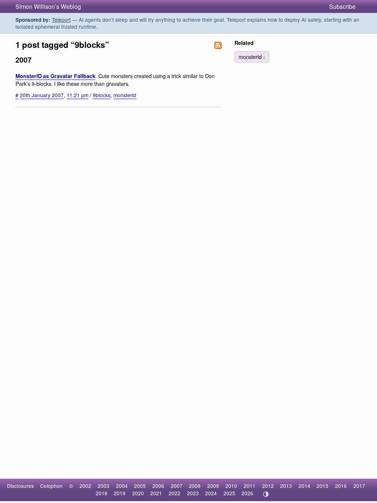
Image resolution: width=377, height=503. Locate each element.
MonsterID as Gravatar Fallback (55, 76)
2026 (247, 493)
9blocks (101, 95)
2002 (85, 485)
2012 (268, 485)
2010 (231, 485)
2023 (193, 493)
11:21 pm (77, 95)
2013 (286, 485)
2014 (304, 485)
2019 (120, 493)
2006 (158, 485)
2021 (156, 493)
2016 (341, 485)
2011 (250, 485)
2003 (103, 485)
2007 (177, 485)
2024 (211, 493)
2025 (229, 493)
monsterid (124, 95)
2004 (122, 485)
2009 (213, 485)
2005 (140, 485)
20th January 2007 (42, 95)
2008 (195, 485)
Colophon (51, 485)
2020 (138, 493)
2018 (102, 493)
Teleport (61, 19)
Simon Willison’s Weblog (48, 6)
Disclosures (20, 485)
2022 (174, 493)
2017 (359, 485)
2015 (322, 485)
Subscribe (342, 6)
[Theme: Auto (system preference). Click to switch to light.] (265, 494)
